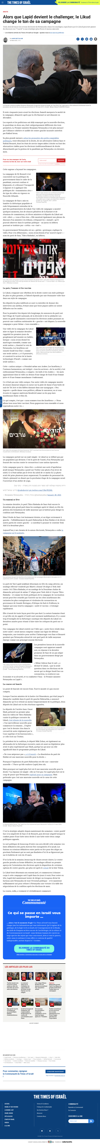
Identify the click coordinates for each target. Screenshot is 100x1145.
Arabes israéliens (18, 1061)
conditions (57, 163)
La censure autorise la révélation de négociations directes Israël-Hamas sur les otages (26, 987)
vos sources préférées (57, 32)
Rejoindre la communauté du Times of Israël (34, 948)
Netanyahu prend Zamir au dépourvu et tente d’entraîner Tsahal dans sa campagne (55, 987)
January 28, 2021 (54, 495)
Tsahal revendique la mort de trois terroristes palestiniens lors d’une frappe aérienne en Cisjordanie (55, 1013)
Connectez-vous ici (60, 1075)
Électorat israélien (30, 1061)
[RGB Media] (51, 1142)
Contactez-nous (41, 1116)
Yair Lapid (30, 1057)
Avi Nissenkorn (8, 1062)
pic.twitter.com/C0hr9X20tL (41, 490)
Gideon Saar (27, 1059)
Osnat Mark (18, 1062)
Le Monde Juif (9, 1110)
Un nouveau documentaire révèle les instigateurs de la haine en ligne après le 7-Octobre (41, 1012)
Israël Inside (7, 1057)
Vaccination (7, 1061)
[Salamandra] (67, 1141)
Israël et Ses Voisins (11, 1107)
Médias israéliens (9, 1059)
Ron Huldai (52, 1061)
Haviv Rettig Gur (17, 38)
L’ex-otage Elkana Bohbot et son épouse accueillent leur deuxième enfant (41, 986)
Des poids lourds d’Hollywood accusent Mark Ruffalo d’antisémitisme (12, 1012)
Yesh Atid (57, 1057)
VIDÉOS (7, 1122)
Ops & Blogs (8, 1116)
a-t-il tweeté (31, 754)
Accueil (7, 1104)
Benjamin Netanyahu (41, 1057)
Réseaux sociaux (42, 1061)
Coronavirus (57, 1059)
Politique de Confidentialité (44, 1107)
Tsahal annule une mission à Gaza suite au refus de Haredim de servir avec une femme (13, 986)
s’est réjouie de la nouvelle (20, 720)
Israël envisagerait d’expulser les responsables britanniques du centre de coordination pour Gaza (27, 1013)
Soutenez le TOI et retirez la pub (90, 2)
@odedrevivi (23, 490)
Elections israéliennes (19, 1057)
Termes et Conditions (43, 1104)
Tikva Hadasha (37, 1059)
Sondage (19, 1059)
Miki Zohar (27, 1062)
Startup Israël (9, 1119)
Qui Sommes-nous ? (42, 1110)
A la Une (7, 1125)
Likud (50, 1057)
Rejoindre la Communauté (69, 2)
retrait (46, 868)
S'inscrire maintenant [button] (55, 1071)
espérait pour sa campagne (40, 774)
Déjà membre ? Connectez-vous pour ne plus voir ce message (34, 954)
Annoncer (39, 1113)
